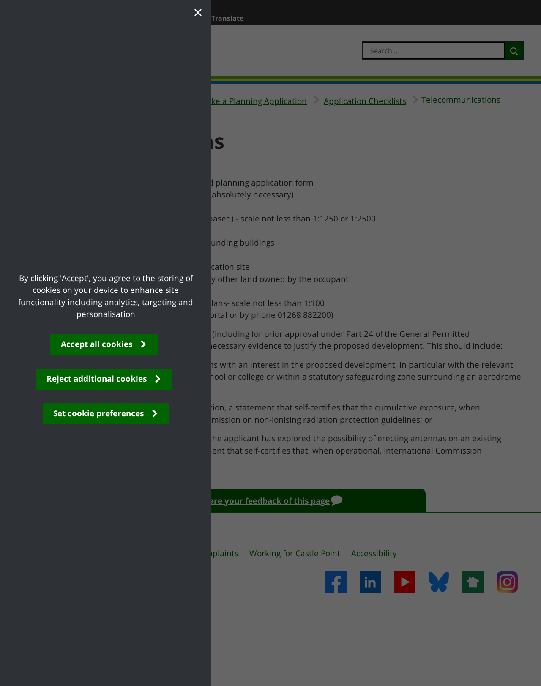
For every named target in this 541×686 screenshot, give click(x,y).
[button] (198, 13)
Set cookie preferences (98, 413)
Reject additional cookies (96, 378)
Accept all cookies (96, 344)
